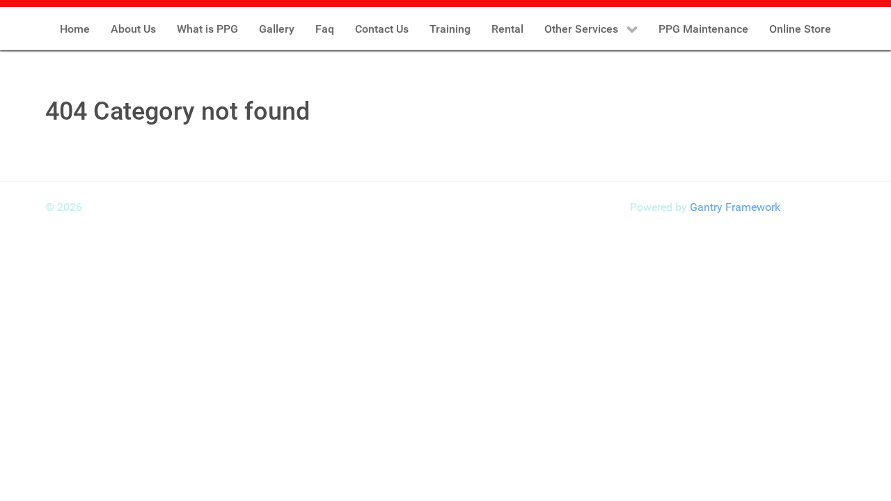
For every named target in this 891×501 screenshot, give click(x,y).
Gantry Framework (735, 207)
